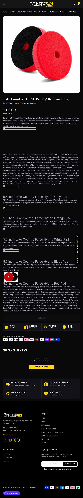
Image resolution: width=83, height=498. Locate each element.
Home (5, 12)
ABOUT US (45, 443)
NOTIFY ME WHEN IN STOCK (77, 251)
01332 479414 (13, 428)
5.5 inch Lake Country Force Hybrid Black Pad (35, 261)
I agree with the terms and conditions (57, 469)
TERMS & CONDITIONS (50, 436)
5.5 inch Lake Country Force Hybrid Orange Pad (37, 218)
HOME (44, 418)
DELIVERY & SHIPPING (49, 429)
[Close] (77, 236)
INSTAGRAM (7, 458)
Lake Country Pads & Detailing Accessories (32, 12)
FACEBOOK (7, 454)
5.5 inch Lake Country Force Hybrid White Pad (36, 239)
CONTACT (45, 439)
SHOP (44, 422)
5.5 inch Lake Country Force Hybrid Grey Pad (35, 197)
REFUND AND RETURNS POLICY (53, 432)
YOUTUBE (6, 461)
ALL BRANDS (46, 425)
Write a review (41, 366)
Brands (12, 12)
